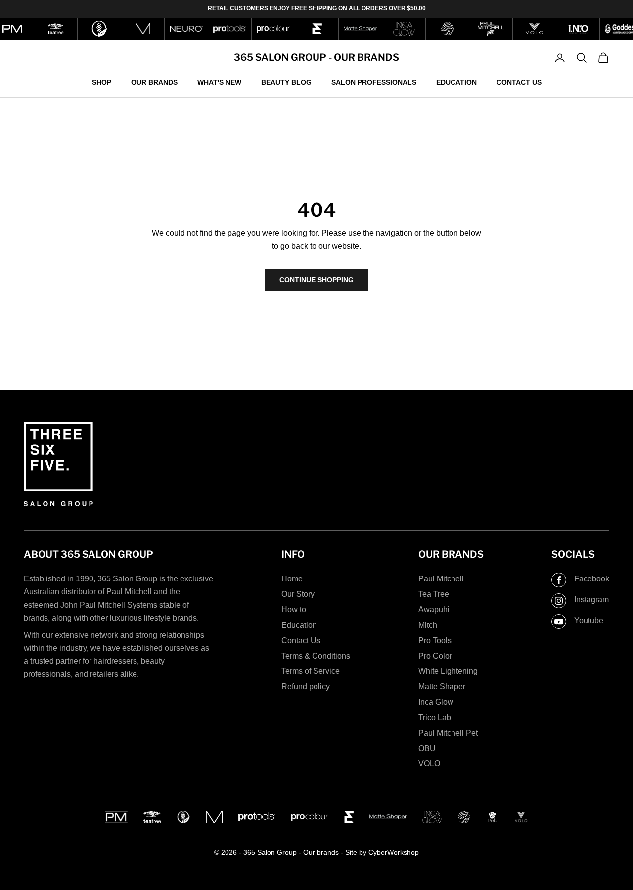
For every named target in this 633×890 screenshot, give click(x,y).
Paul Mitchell (441, 579)
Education (456, 82)
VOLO (429, 763)
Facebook (591, 579)
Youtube (588, 620)
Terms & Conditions (315, 656)
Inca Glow (435, 702)
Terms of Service (310, 671)
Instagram (591, 599)
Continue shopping (316, 280)
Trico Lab (434, 717)
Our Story (298, 594)
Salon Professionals (373, 82)
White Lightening (448, 671)
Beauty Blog (286, 82)
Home (292, 579)
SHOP (101, 82)
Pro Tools (435, 640)
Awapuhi (434, 609)
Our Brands (154, 82)
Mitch (427, 625)
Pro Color (435, 656)
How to (293, 609)
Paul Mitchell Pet (448, 733)
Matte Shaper (441, 686)
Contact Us (519, 82)
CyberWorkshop (393, 852)
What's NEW (219, 82)
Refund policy (305, 686)
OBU (427, 748)
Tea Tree (433, 594)
